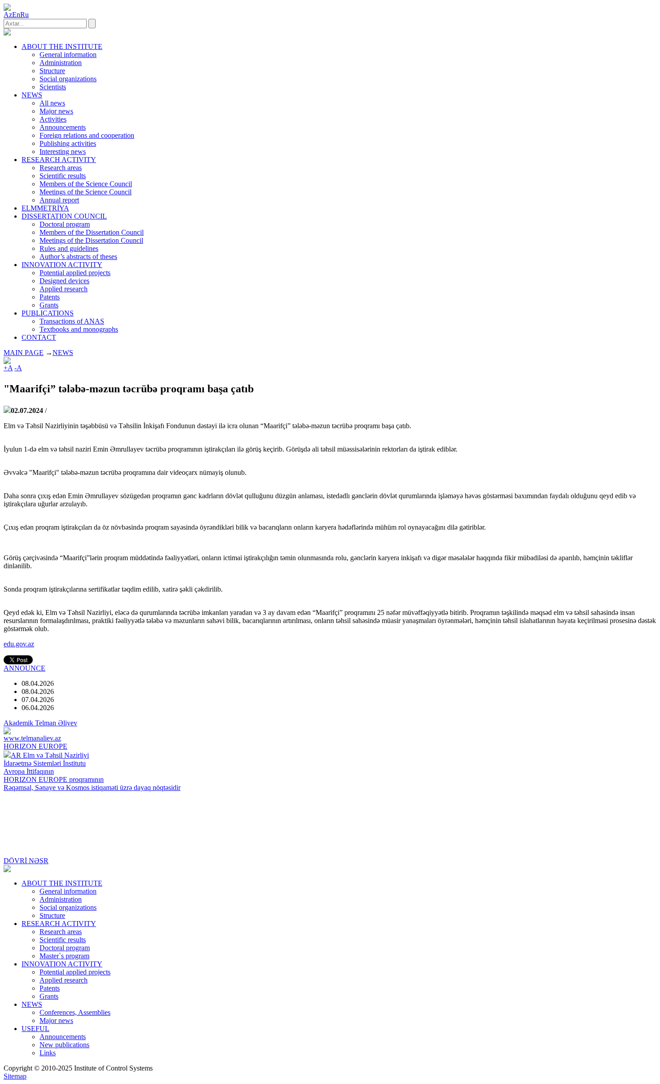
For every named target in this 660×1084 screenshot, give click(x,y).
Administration (61, 62)
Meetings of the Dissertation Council (91, 240)
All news (52, 103)
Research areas (61, 167)
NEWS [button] (32, 95)
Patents (50, 297)
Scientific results (63, 176)
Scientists (53, 87)
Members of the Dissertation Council (92, 232)
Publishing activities (68, 143)
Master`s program (64, 956)
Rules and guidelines (69, 248)
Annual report (59, 200)
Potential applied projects (75, 272)
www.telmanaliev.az (32, 738)
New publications (64, 1045)
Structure (52, 71)
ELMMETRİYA (45, 208)
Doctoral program (65, 224)
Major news (56, 111)
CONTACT (39, 337)
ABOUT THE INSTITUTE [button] (62, 46)
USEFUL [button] (35, 1028)
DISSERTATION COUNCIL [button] (64, 216)
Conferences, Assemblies (75, 1012)
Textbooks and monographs (79, 329)
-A (18, 368)
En (16, 14)
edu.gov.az (19, 644)
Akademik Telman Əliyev (40, 723)
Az (8, 14)
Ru (24, 14)
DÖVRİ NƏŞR (26, 861)
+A (8, 368)
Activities (53, 119)
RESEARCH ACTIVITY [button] (59, 159)
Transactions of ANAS (72, 321)
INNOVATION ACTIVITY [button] (62, 264)
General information (68, 54)
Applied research (64, 289)
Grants (49, 305)
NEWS (63, 352)
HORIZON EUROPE (35, 746)
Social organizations (68, 79)
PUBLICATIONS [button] (48, 313)
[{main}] (7, 33)
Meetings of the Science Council (86, 192)
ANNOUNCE (24, 668)
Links (48, 1053)
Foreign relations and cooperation (87, 135)
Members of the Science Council (86, 184)
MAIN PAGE (24, 352)
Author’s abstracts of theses (78, 256)
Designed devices (64, 281)
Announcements (63, 127)
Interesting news (63, 151)
